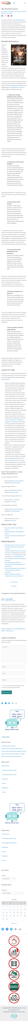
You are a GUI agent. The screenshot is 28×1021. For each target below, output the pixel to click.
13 (21, 909)
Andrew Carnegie (17, 490)
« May (12, 923)
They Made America (17, 554)
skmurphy (18, 11)
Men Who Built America (19, 20)
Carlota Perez (12, 420)
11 (14, 909)
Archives (3, 875)
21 (24, 912)
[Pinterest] (8, 16)
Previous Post (14, 582)
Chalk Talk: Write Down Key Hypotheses (11, 756)
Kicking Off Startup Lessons (17, 87)
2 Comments (4, 11)
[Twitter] (5, 16)
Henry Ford (16, 518)
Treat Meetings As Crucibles (8, 746)
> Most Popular (5, 765)
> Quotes (3, 783)
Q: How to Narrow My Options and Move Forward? (13, 751)
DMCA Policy (17, 1010)
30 (6, 919)
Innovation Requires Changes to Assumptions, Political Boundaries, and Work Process (15, 564)
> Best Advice (4, 779)
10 (10, 909)
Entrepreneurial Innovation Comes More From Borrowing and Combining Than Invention (15, 547)
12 (17, 909)
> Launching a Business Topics (8, 770)
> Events (3, 792)
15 (3, 912)
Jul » (16, 923)
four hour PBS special (18, 556)
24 (10, 915)
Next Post (14, 586)
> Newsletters (4, 787)
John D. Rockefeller (18, 509)
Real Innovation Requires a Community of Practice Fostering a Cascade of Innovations (15, 570)
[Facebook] (2, 16)
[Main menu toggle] (25, 3)
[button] (14, 3)
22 (3, 915)
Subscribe (5, 737)
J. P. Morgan (16, 499)
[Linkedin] (11, 16)
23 (6, 915)
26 (17, 915)
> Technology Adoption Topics (9, 774)
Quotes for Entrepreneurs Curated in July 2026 (13, 754)
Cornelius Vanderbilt (18, 480)
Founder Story (12, 11)
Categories (4, 890)
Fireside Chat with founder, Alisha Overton (12, 748)
